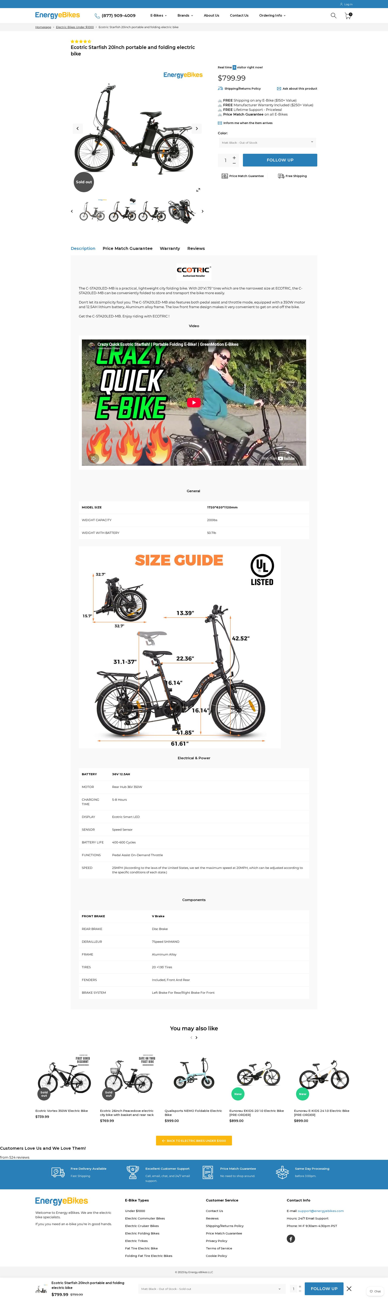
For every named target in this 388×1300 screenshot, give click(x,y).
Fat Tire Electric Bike (141, 1248)
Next (197, 129)
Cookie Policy (216, 1256)
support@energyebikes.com (321, 1211)
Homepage (43, 27)
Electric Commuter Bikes (145, 1218)
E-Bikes (157, 15)
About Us (211, 15)
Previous (78, 129)
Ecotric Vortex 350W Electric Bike (61, 1111)
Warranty (170, 248)
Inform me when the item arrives (248, 123)
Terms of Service (219, 1248)
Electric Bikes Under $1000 (75, 27)
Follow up (280, 160)
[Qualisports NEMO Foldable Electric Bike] (194, 1074)
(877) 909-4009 (119, 15)
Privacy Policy (216, 1241)
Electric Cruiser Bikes (142, 1226)
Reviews (196, 248)
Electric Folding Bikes (142, 1233)
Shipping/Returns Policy (243, 88)
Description (83, 248)
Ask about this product (300, 88)
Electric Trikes (136, 1241)
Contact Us (239, 15)
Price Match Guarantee (128, 248)
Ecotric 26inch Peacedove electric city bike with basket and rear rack (127, 1113)
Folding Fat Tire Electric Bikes (148, 1256)
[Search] (334, 15)
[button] (81, 41)
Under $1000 (135, 1211)
